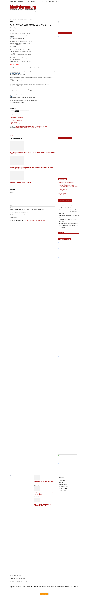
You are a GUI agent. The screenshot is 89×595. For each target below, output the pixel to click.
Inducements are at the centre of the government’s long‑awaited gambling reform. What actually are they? (68, 205)
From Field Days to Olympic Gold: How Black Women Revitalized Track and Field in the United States (32, 94)
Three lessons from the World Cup (65, 219)
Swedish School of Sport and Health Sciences (68, 186)
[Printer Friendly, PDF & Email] (32, 105)
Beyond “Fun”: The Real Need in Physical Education (22, 66)
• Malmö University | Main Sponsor (65, 182)
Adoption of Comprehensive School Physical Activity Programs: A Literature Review (29, 84)
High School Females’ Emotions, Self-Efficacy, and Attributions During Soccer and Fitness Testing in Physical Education (32, 71)
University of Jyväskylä (63, 184)
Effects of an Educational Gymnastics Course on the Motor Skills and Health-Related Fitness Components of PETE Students (21, 43)
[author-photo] (13, 134)
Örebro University (63, 194)
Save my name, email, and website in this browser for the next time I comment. (27, 209)
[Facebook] (72, 1)
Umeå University (62, 192)
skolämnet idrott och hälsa (16, 120)
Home (11, 19)
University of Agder (63, 190)
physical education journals (17, 117)
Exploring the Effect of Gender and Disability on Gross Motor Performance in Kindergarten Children (21, 35)
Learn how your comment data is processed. (36, 220)
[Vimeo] (77, 1)
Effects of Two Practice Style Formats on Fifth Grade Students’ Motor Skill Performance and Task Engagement (20, 51)
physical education (15, 116)
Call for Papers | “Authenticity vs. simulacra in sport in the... (42, 505)
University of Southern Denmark (66, 188)
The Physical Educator (16, 123)
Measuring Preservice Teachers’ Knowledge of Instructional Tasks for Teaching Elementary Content (31, 78)
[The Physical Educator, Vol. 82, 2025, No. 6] (17, 180)
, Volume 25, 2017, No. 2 (28, 127)
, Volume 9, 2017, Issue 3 (32, 126)
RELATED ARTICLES (16, 139)
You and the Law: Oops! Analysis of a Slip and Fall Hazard (23, 100)
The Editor (12, 135)
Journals (14, 19)
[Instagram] (74, 1)
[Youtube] (78, 1)
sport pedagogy (14, 122)
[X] (75, 1)
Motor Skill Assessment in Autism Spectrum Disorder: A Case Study (20, 58)
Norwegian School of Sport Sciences (66, 185)
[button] (61, 1)
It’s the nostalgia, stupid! (63, 215)
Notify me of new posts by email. (18, 214)
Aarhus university (62, 193)
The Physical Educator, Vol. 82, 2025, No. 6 (21, 182)
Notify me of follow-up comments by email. (20, 212)
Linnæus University (63, 189)
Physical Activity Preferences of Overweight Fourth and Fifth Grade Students (27, 89)
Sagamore (13, 119)
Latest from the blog (65, 200)
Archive (59, 235)
